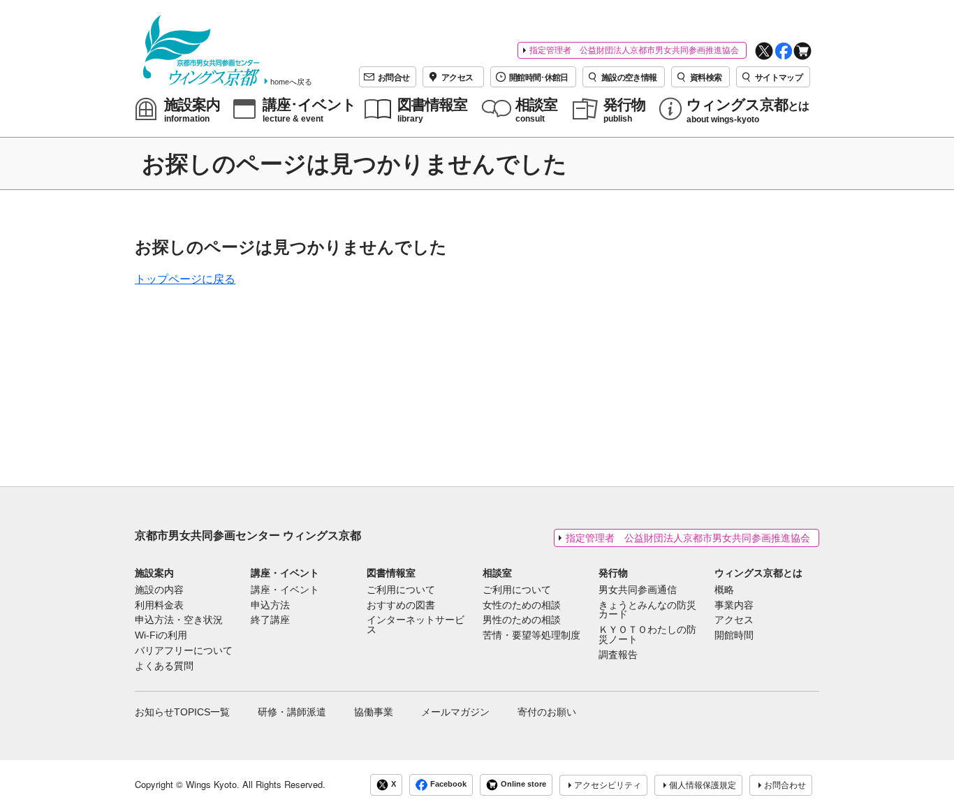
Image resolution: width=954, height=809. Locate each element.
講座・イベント (285, 572)
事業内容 (734, 606)
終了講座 (270, 620)
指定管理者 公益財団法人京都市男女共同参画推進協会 (634, 50)
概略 (724, 590)
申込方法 (270, 606)
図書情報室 (391, 572)
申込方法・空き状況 (179, 620)
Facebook (448, 784)
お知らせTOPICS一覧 (182, 711)
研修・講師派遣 (292, 711)
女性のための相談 (522, 606)
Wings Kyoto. (213, 784)
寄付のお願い (547, 711)
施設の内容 (159, 590)
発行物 (613, 572)
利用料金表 (159, 606)
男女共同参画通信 (638, 590)
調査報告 (618, 655)
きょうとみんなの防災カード (647, 610)
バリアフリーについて (184, 651)
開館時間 (734, 636)
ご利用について (401, 590)
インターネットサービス (415, 625)
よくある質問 (164, 666)
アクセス (734, 620)
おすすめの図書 (401, 606)
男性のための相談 (522, 620)
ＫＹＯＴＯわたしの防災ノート (647, 635)
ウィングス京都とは (758, 572)
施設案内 (154, 572)
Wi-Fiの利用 (161, 636)
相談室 (497, 572)
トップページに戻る (185, 279)
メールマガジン (455, 711)
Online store (523, 784)
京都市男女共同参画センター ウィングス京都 (248, 535)
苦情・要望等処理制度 (531, 636)
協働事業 (373, 711)
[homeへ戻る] (201, 50)
